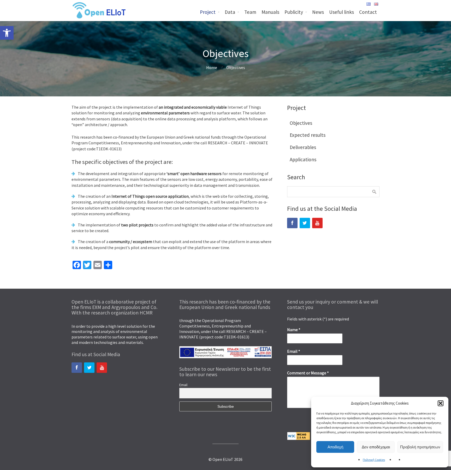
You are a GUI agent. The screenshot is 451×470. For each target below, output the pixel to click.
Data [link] (230, 12)
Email (183, 384)
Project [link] (208, 12)
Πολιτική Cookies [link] (374, 460)
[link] (7, 33)
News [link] (318, 12)
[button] (440, 403)
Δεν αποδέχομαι (376, 447)
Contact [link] (368, 12)
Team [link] (250, 12)
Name (293, 329)
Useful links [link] (341, 12)
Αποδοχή (335, 447)
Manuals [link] (270, 12)
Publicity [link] (293, 12)
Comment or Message (308, 372)
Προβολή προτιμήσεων (420, 447)
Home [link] (211, 67)
